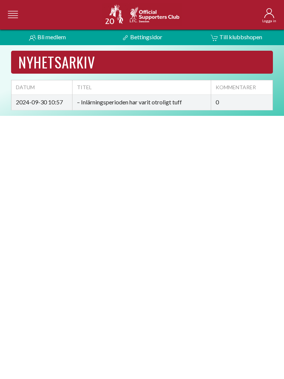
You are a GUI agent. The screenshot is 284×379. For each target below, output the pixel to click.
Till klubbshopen (240, 36)
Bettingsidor (145, 36)
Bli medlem (51, 36)
